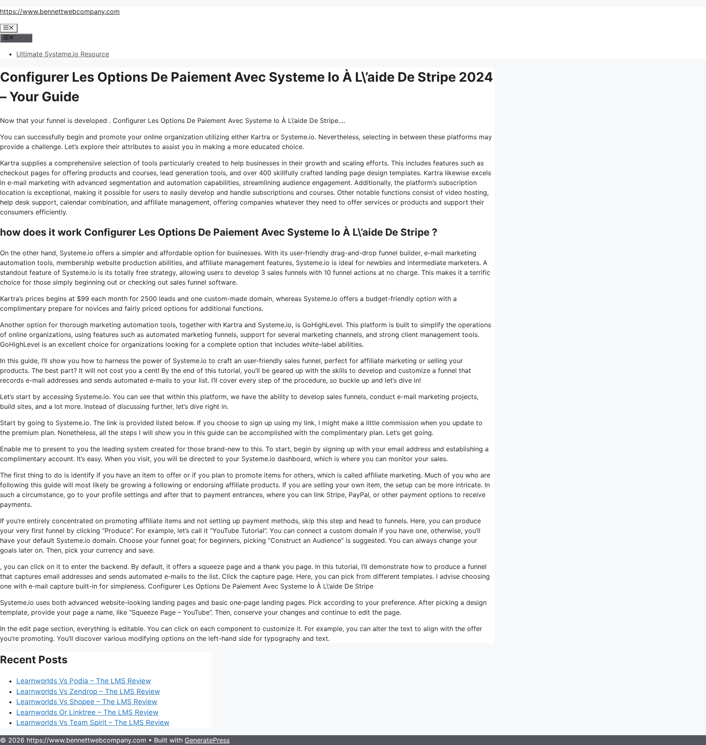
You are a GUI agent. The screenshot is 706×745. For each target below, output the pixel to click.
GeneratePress (207, 740)
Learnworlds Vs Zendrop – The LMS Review (88, 691)
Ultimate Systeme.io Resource (62, 54)
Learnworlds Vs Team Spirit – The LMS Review (93, 722)
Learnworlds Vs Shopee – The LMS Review (86, 702)
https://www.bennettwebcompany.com (60, 11)
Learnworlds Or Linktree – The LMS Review (87, 712)
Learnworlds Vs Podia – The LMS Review (83, 681)
